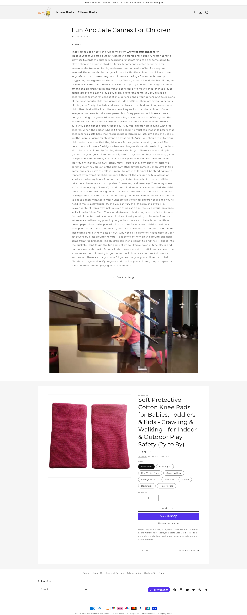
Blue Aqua (165, 466)
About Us (98, 573)
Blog (161, 573)
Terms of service (148, 613)
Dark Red (146, 466)
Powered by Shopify (100, 614)
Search (86, 573)
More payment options (168, 523)
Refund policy (134, 573)
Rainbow (169, 479)
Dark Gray (147, 485)
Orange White (149, 479)
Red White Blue (150, 473)
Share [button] (78, 44)
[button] (194, 12)
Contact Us (150, 573)
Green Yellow (173, 473)
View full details (187, 550)
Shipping (142, 456)
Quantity (142, 492)
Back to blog (125, 277)
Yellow (185, 479)
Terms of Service (115, 573)
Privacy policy (133, 613)
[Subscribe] (86, 589)
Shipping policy (165, 613)
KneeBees (86, 614)
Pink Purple (166, 485)
